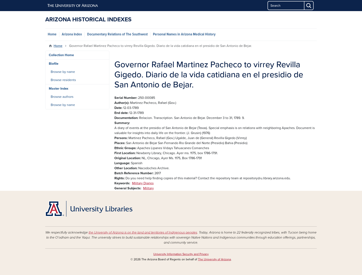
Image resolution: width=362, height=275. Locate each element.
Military (148, 188)
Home (52, 34)
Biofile (53, 64)
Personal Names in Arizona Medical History (184, 34)
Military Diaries (143, 183)
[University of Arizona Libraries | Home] (88, 209)
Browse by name (63, 72)
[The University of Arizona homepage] (73, 5)
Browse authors (62, 97)
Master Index (58, 89)
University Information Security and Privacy (181, 254)
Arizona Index (72, 34)
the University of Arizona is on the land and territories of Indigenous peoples (143, 232)
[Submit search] (309, 5)
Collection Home (61, 55)
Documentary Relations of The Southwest (117, 34)
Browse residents (63, 80)
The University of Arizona (214, 259)
